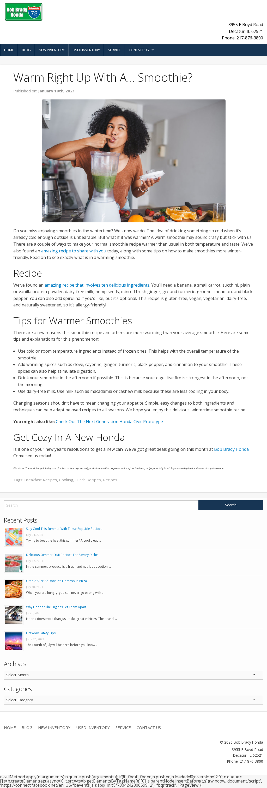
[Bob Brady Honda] (23, 11)
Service (114, 50)
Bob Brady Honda (231, 449)
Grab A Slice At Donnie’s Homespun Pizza (56, 581)
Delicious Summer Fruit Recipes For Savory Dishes (62, 555)
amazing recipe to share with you (73, 251)
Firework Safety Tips (41, 633)
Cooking (66, 479)
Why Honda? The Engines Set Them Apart (56, 607)
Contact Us (139, 50)
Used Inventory (86, 50)
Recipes (110, 479)
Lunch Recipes (88, 479)
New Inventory (52, 50)
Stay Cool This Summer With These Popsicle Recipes (64, 528)
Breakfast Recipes (40, 479)
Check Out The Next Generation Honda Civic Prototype (109, 421)
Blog (26, 50)
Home (9, 50)
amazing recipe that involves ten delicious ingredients (97, 285)
